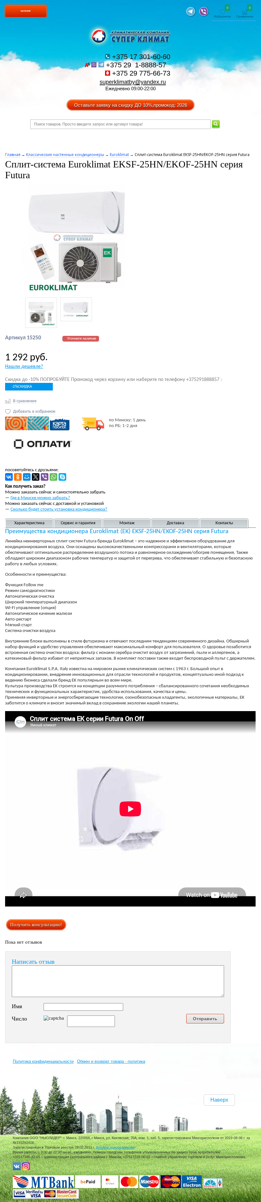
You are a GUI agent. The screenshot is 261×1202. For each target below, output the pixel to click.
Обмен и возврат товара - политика (111, 1061)
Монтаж (127, 523)
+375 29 (137, 65)
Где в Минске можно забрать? (40, 498)
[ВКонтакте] (9, 477)
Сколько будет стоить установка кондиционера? (59, 509)
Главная (12, 154)
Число (19, 1018)
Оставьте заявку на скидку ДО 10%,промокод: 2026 (130, 105)
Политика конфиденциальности (43, 1061)
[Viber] (44, 477)
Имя (17, 1006)
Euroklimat (119, 154)
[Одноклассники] (18, 477)
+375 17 (140, 57)
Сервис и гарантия (78, 523)
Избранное (222, 12)
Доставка (175, 523)
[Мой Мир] (27, 477)
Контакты (224, 523)
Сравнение (244, 12)
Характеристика (29, 523)
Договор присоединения (115, 1147)
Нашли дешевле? (24, 366)
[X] (35, 477)
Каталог (26, 11)
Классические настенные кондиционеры (65, 154)
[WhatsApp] (53, 477)
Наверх (219, 1100)
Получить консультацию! (36, 924)
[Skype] (62, 477)
